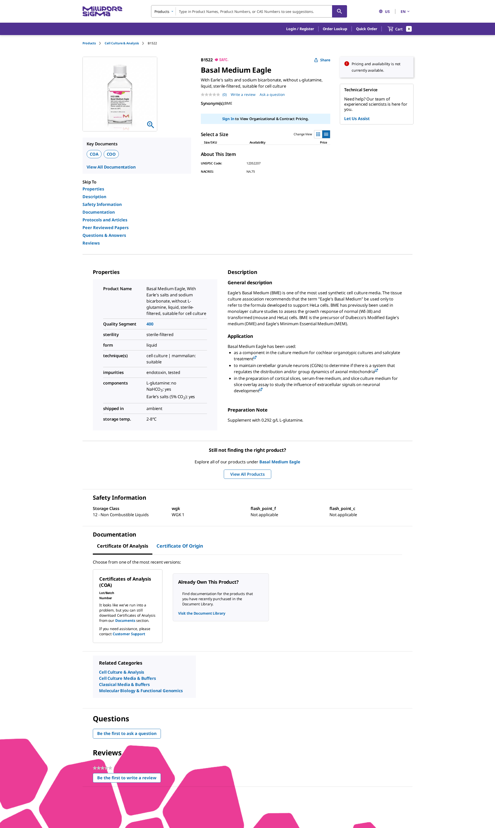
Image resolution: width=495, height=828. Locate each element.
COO (111, 154)
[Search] (339, 11)
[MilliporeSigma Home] (102, 11)
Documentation (98, 212)
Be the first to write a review (129, 779)
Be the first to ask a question (126, 733)
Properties (93, 189)
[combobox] (249, 11)
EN (403, 11)
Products (89, 43)
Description (94, 196)
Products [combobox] (161, 11)
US (387, 11)
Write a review (243, 94)
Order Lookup (335, 28)
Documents (125, 620)
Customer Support (129, 633)
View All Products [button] (247, 474)
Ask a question (272, 94)
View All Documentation (111, 167)
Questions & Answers (104, 235)
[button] (300, 28)
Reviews (91, 243)
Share (325, 59)
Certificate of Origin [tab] (179, 546)
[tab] (93, 43)
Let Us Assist (357, 118)
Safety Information (102, 204)
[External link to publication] (255, 358)
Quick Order (366, 28)
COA (94, 154)
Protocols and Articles (104, 220)
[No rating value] (211, 94)
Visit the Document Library (201, 613)
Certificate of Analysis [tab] (122, 546)
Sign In (228, 118)
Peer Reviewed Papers (105, 227)
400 (149, 324)
